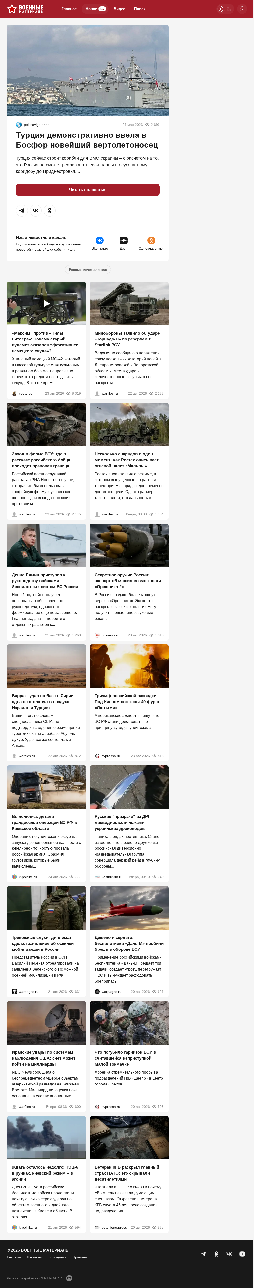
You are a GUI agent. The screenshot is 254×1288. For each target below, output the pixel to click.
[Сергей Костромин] (97, 393)
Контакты (34, 1257)
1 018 (159, 635)
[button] (22, 211)
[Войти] (242, 9)
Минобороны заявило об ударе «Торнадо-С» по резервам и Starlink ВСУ (127, 339)
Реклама (14, 1257)
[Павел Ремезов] (14, 514)
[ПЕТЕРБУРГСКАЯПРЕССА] (97, 1227)
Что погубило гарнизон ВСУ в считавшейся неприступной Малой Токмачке (125, 1058)
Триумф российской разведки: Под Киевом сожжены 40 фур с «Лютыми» (127, 701)
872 (78, 756)
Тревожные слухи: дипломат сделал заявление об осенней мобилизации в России (43, 943)
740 (161, 877)
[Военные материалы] (25, 9)
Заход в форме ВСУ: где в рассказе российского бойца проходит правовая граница (41, 460)
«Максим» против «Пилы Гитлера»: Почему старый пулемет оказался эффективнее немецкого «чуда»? (45, 342)
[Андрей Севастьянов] (97, 514)
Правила (80, 1257)
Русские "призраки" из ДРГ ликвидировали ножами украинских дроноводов (122, 822)
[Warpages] (14, 991)
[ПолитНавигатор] (19, 125)
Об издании (57, 1257)
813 (161, 756)
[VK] (229, 1254)
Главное (69, 9)
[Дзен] (242, 1254)
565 (161, 1227)
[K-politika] (14, 876)
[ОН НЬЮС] (97, 635)
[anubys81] (14, 393)
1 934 (159, 514)
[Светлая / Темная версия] (225, 9)
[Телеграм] (203, 1254)
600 (78, 1107)
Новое (95, 9)
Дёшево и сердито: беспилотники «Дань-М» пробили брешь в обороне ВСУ (129, 943)
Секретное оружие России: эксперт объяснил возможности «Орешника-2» (128, 581)
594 (78, 1227)
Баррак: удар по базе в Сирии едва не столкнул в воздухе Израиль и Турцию (42, 701)
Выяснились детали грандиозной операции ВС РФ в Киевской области (44, 822)
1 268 (76, 635)
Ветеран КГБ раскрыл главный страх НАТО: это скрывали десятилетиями (127, 1173)
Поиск (139, 9)
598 (161, 1107)
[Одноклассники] (216, 1254)
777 (78, 877)
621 (161, 992)
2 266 (159, 393)
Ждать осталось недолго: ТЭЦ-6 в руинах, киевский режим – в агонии (45, 1173)
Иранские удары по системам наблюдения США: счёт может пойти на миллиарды (43, 1058)
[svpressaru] (97, 755)
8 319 (76, 393)
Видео (119, 9)
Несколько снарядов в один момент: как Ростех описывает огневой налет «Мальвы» (127, 460)
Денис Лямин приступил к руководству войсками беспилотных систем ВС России (45, 581)
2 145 (76, 514)
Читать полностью (88, 190)
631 (78, 992)
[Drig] (97, 876)
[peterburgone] (97, 991)
